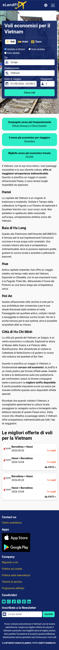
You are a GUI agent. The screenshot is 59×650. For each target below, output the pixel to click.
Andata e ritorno (15, 49)
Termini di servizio (12, 581)
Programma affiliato (13, 588)
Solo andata (38, 49)
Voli (12, 41)
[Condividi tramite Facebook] (14, 603)
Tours (38, 41)
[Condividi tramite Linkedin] (29, 603)
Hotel (25, 41)
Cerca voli (29, 92)
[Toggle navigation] (53, 5)
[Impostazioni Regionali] (46, 5)
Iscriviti (49, 614)
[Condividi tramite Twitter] (19, 603)
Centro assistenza (12, 522)
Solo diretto (13, 53)
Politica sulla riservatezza (16, 575)
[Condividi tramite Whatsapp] (9, 603)
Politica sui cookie (12, 568)
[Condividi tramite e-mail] (4, 603)
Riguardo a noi (10, 562)
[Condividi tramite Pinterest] (24, 603)
